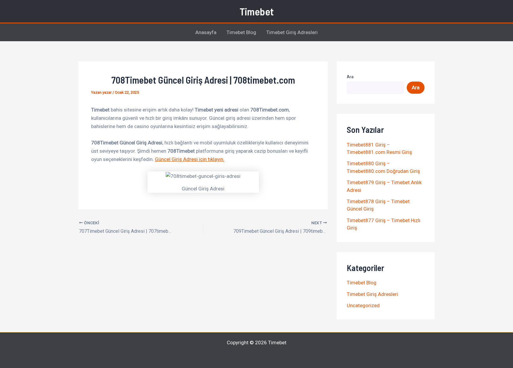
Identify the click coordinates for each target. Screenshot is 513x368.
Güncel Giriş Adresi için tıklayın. (189, 159)
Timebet (257, 11)
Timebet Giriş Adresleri (292, 32)
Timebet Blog (241, 32)
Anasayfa (205, 32)
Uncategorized (363, 305)
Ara (350, 76)
